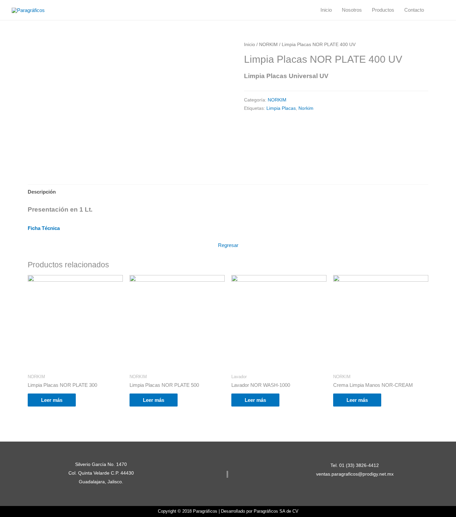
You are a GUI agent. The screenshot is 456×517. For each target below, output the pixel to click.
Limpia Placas (281, 108)
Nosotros (352, 10)
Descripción (42, 192)
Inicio (326, 10)
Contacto (414, 10)
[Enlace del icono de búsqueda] (436, 10)
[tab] (42, 192)
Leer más (51, 400)
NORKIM (268, 44)
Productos (383, 10)
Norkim (305, 108)
